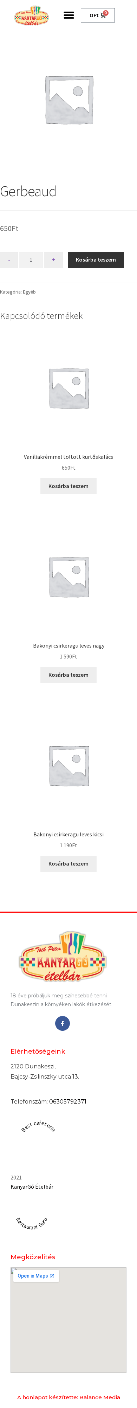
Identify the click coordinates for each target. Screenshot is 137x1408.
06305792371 (67, 1101)
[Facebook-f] (62, 1023)
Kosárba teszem (96, 259)
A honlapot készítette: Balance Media (68, 1397)
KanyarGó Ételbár (32, 1186)
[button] (68, 15)
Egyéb (29, 292)
